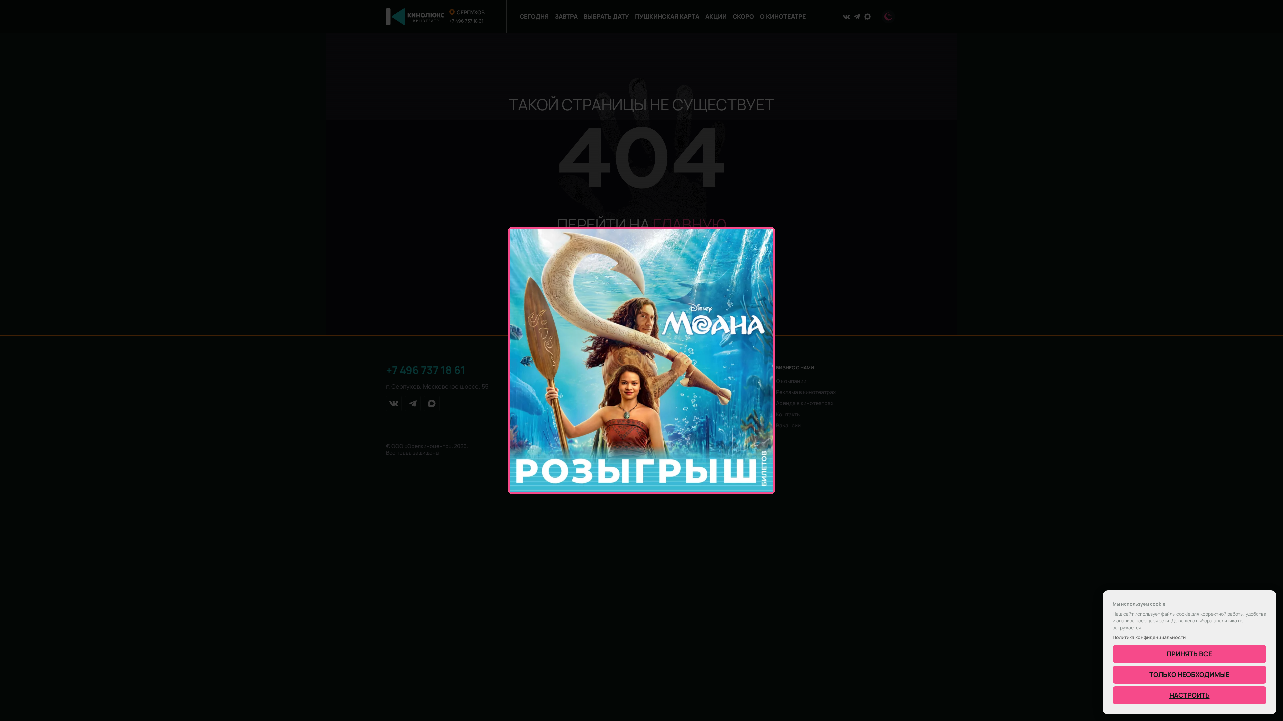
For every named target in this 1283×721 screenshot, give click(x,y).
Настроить (1189, 695)
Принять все (1190, 653)
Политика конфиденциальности (1149, 637)
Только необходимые (1189, 674)
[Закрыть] (770, 232)
